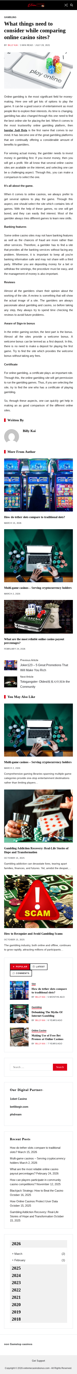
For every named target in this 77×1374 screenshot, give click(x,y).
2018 (16, 1319)
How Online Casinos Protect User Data (34, 1201)
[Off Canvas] (6, 5)
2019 (16, 1311)
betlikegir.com (19, 1106)
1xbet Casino (18, 1098)
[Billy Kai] (11, 436)
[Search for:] (29, 1068)
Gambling (10, 17)
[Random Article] (66, 5)
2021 (16, 1297)
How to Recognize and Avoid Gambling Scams (33, 933)
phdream (15, 1114)
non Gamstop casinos (18, 1344)
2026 (16, 1243)
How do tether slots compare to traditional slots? (34, 517)
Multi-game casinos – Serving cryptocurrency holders (38, 587)
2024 (16, 1275)
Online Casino (39, 1030)
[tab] (20, 966)
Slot (34, 984)
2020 (16, 1304)
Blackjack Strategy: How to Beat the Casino (36, 1190)
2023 (16, 1282)
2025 (16, 1268)
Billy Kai (13, 45)
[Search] (71, 5)
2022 (16, 1289)
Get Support (38, 1360)
